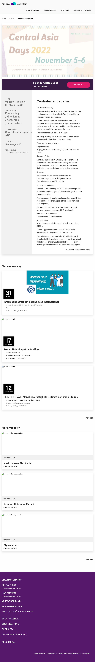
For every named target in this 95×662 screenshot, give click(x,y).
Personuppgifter (12, 606)
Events (11, 18)
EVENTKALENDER (32, 11)
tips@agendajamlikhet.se (11, 596)
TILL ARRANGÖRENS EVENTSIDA (77, 250)
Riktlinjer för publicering (17, 611)
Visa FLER (89, 418)
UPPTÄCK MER (78, 85)
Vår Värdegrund (11, 601)
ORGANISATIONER (50, 11)
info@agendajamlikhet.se (11, 588)
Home (4, 18)
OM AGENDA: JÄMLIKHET (82, 11)
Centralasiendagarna (25, 18)
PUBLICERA (65, 11)
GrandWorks (86, 654)
